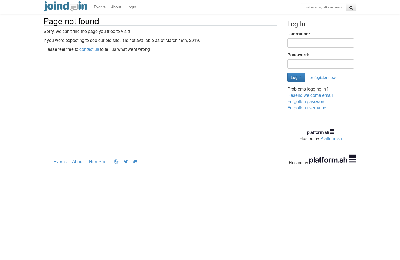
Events (100, 7)
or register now (323, 77)
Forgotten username (306, 107)
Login (131, 7)
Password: (298, 55)
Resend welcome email (310, 95)
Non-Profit (99, 161)
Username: (298, 34)
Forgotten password (306, 101)
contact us (89, 49)
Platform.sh (331, 138)
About (116, 7)
